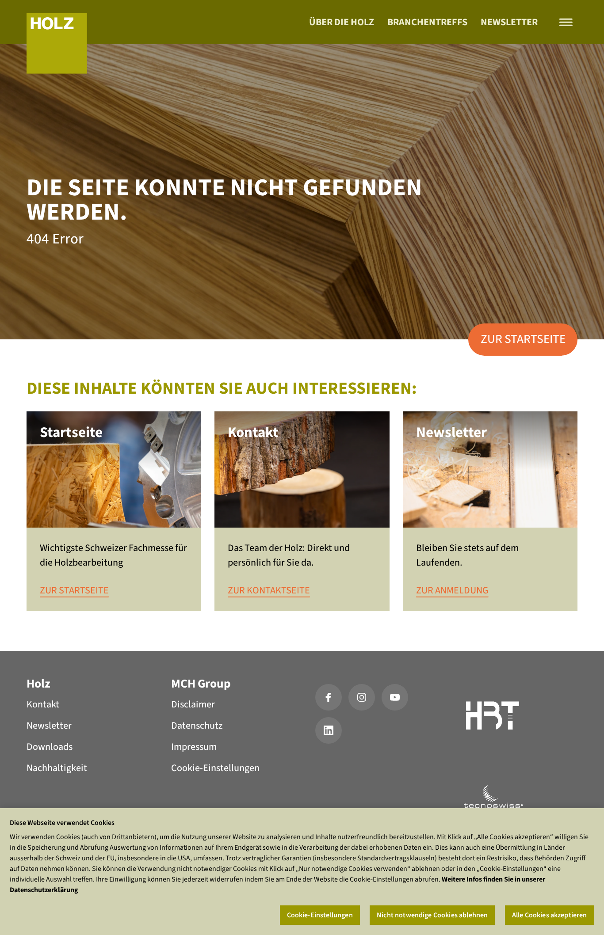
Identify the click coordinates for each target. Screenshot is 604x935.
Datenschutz (196, 725)
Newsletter (509, 22)
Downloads (50, 747)
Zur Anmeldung (452, 590)
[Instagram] (361, 697)
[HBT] (493, 717)
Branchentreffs (427, 22)
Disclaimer (193, 704)
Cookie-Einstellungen (215, 768)
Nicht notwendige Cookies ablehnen (432, 915)
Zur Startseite (523, 339)
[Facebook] (328, 697)
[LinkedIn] (328, 730)
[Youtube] (395, 697)
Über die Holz (341, 22)
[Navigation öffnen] (566, 22)
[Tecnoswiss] (493, 797)
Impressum (194, 747)
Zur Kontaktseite (269, 590)
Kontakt (43, 704)
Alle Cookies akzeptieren (549, 915)
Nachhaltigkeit (57, 768)
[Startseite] (57, 43)
